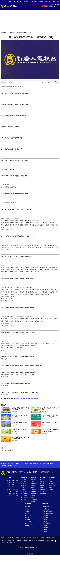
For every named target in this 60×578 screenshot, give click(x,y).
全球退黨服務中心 (39, 541)
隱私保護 (23, 537)
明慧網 (47, 541)
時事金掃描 (33, 483)
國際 (8, 480)
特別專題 (45, 503)
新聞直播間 (45, 6)
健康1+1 (51, 480)
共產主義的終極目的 (47, 512)
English (50, 463)
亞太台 (39, 463)
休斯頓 (26, 463)
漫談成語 (42, 487)
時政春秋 (33, 485)
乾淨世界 (25, 541)
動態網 (52, 541)
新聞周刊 (23, 489)
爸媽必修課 (42, 489)
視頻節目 (22, 472)
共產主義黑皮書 (46, 523)
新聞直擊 (23, 487)
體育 (17, 482)
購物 (58, 1)
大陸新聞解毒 (34, 499)
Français (3, 465)
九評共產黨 (45, 515)
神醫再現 (51, 487)
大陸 (8, 486)
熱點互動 (33, 481)
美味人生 (27, 513)
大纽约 (8, 463)
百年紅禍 (44, 519)
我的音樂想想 (28, 525)
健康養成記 (52, 485)
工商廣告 (44, 531)
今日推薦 (15, 491)
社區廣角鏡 (24, 495)
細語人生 (33, 501)
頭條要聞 (9, 489)
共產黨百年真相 (46, 510)
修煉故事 (44, 529)
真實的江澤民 (45, 517)
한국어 (19, 465)
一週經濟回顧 (24, 493)
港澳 (13, 480)
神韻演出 (9, 495)
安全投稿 (35, 537)
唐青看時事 (33, 493)
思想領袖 (33, 487)
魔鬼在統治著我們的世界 (48, 513)
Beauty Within (28, 515)
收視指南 (16, 537)
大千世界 (27, 517)
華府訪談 (23, 491)
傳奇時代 (44, 508)
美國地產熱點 (43, 493)
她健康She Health (53, 481)
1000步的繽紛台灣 (29, 522)
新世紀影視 (9, 542)
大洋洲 (22, 463)
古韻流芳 (42, 483)
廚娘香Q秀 (27, 519)
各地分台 (19, 1)
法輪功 (11, 32)
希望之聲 (31, 541)
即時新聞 (9, 491)
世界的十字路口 (34, 495)
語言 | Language (33, 1)
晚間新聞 (23, 485)
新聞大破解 (33, 489)
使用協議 (29, 537)
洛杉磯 (17, 463)
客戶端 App (55, 537)
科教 (13, 486)
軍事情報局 (33, 491)
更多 (15, 542)
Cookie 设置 (30, 553)
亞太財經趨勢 (24, 497)
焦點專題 (6, 32)
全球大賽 (15, 495)
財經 (13, 484)
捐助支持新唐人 (44, 472)
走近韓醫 (51, 489)
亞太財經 (23, 499)
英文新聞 (41, 1)
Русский (9, 465)
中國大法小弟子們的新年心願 (20, 422)
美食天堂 (27, 512)
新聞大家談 (33, 480)
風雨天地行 (45, 521)
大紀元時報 (18, 541)
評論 (8, 484)
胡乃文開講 (52, 483)
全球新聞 (23, 480)
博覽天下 (9, 493)
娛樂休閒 (28, 503)
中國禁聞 (23, 483)
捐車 (54, 1)
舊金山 (34, 463)
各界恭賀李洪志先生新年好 (21, 32)
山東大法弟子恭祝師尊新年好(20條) (27, 398)
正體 (24, 1)
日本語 (15, 465)
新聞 (10, 477)
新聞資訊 (15, 472)
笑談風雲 (42, 481)
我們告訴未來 (45, 506)
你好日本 (27, 508)
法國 (30, 463)
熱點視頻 (15, 489)
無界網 (3, 542)
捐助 (50, 1)
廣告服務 (41, 537)
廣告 (46, 1)
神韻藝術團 (11, 541)
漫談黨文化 (45, 527)
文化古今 (42, 491)
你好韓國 (27, 510)
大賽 (14, 1)
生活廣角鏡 (27, 506)
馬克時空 (33, 497)
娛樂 (17, 480)
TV (51, 6)
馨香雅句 (42, 485)
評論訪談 (33, 477)
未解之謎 (42, 480)
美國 (8, 482)
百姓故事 (44, 525)
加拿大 (13, 463)
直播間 (35, 472)
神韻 (10, 1)
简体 (27, 1)
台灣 (13, 482)
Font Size (52, 82)
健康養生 (52, 477)
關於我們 (10, 537)
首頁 (2, 32)
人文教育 (43, 477)
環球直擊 (23, 481)
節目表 (29, 472)
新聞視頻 (24, 477)
